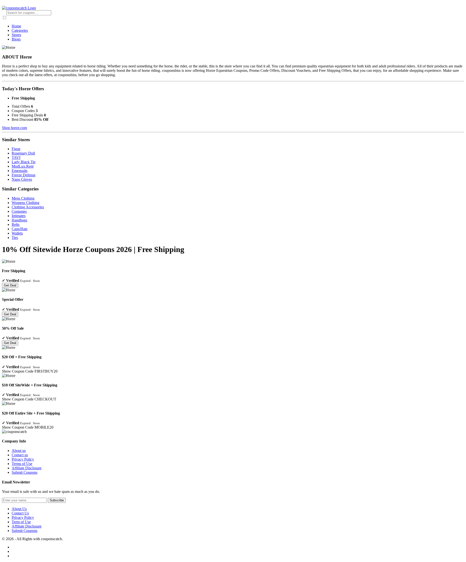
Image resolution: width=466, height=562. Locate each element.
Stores (16, 35)
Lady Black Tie (23, 162)
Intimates (18, 216)
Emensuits (19, 171)
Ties (15, 238)
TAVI (16, 157)
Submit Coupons (24, 472)
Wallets (17, 233)
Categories (20, 30)
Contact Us (20, 513)
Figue (16, 149)
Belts (15, 224)
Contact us (20, 455)
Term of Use (21, 522)
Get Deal (10, 285)
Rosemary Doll (23, 153)
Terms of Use (22, 464)
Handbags (19, 220)
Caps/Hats (19, 229)
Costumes (19, 211)
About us (19, 450)
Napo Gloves (22, 179)
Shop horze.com (14, 128)
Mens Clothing (23, 198)
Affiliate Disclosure (27, 468)
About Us (19, 509)
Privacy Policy (23, 459)
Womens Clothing (25, 203)
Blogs (16, 39)
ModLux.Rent (22, 166)
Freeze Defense (23, 175)
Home (16, 26)
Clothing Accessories (28, 207)
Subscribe (57, 500)
